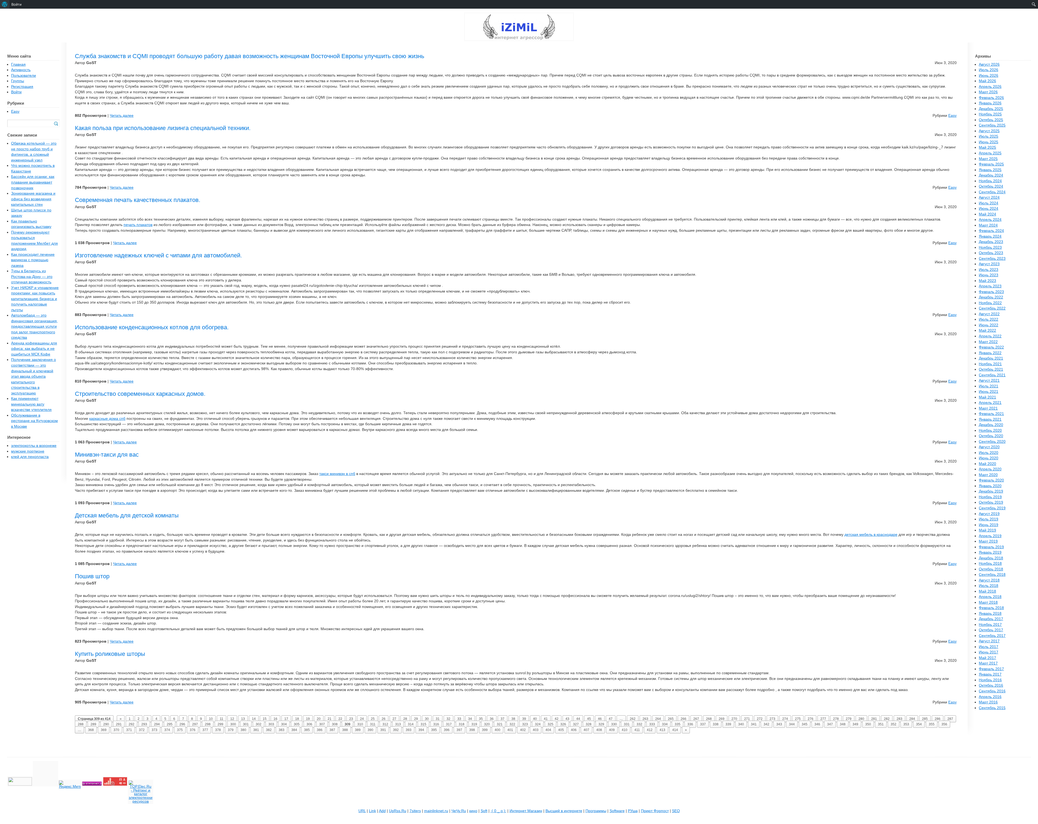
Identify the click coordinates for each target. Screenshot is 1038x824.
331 (627, 724)
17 (286, 719)
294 (157, 724)
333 (652, 724)
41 (546, 719)
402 (523, 730)
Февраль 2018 (991, 608)
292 (131, 724)
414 (675, 730)
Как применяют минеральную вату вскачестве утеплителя (31, 404)
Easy (952, 116)
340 (741, 724)
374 (167, 730)
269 (721, 719)
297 (195, 724)
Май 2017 (987, 658)
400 (497, 730)
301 (246, 724)
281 (874, 719)
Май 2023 (987, 281)
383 (281, 730)
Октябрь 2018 (991, 569)
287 (950, 719)
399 (485, 730)
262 (633, 719)
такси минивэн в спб (337, 474)
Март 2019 (988, 541)
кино (473, 811)
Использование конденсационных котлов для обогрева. (152, 327)
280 (861, 719)
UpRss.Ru (397, 811)
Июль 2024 (988, 203)
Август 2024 (989, 197)
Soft (484, 811)
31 (438, 719)
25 (373, 719)
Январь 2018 (990, 614)
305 (297, 724)
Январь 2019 (990, 552)
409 (612, 730)
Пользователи (23, 76)
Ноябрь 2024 (990, 181)
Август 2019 (989, 514)
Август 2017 (989, 641)
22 (340, 719)
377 (205, 730)
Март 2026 (988, 92)
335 (677, 724)
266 (683, 719)
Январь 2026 (990, 103)
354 (919, 724)
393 (408, 730)
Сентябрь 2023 (992, 259)
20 (319, 719)
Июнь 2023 (988, 275)
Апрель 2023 (990, 286)
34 (470, 719)
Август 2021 (989, 380)
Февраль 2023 (991, 292)
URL (362, 811)
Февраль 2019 (991, 547)
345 (804, 724)
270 (734, 719)
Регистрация (22, 87)
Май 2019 (987, 530)
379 (231, 730)
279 (848, 719)
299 (220, 724)
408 (599, 730)
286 (937, 719)
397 (459, 730)
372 (142, 730)
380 (243, 730)
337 (703, 724)
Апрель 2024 (990, 220)
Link (372, 811)
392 (396, 730)
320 (487, 724)
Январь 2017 (990, 674)
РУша (633, 811)
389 (358, 730)
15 (265, 719)
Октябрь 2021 (991, 369)
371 (129, 730)
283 (899, 719)
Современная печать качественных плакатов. (137, 200)
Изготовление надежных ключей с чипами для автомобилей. (158, 255)
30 (427, 719)
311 (372, 724)
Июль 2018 (988, 586)
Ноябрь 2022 (990, 303)
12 (232, 719)
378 (218, 730)
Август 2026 (989, 64)
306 (309, 724)
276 (810, 719)
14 (254, 719)
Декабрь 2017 (991, 619)
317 (449, 724)
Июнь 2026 (988, 76)
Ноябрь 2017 (990, 625)
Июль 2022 (988, 319)
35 (481, 719)
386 (319, 730)
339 (728, 724)
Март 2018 (988, 602)
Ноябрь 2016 (990, 680)
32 (448, 719)
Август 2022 (989, 314)
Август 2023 (989, 264)
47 (611, 719)
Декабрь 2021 (991, 358)
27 (394, 719)
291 (119, 724)
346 (817, 724)
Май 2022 (987, 330)
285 (925, 719)
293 (144, 724)
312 (385, 724)
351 (881, 724)
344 (792, 724)
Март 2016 (988, 702)
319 (474, 724)
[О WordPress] (4, 4)
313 (398, 724)
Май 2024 (987, 214)
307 (322, 724)
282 (887, 719)
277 (823, 719)
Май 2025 (987, 147)
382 (269, 730)
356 (944, 724)
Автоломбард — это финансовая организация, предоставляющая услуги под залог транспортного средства (34, 326)
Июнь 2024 (988, 209)
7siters (415, 811)
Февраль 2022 (991, 347)
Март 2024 (988, 225)
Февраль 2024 (991, 231)
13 (243, 719)
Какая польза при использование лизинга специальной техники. (163, 128)
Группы (17, 81)
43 (567, 719)
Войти (16, 92)
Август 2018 (989, 580)
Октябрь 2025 (991, 120)
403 (535, 730)
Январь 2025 (990, 170)
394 (421, 730)
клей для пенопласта (30, 457)
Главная (18, 64)
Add (382, 811)
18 (297, 719)
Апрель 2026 (990, 87)
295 (169, 724)
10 (211, 719)
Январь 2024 (990, 236)
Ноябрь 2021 (990, 364)
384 (294, 730)
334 (665, 724)
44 (578, 719)
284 (912, 719)
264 (658, 719)
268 (709, 719)
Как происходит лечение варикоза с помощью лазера (33, 260)
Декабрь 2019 (991, 491)
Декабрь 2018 (991, 558)
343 (779, 724)
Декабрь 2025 (991, 109)
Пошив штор (92, 576)
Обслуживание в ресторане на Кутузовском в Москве (34, 420)
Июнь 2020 (988, 458)
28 (405, 719)
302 (258, 724)
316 (436, 724)
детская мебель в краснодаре (870, 535)
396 (447, 730)
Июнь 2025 (988, 142)
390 (370, 730)
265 (671, 719)
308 (335, 724)
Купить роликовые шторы (110, 653)
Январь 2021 (990, 419)
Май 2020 (987, 464)
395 (434, 730)
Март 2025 (988, 159)
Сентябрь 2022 (992, 308)
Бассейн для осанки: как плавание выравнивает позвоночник (32, 182)
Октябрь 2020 (991, 436)
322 (512, 724)
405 (561, 730)
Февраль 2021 (991, 414)
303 (271, 724)
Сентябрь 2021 (992, 375)
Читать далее (122, 116)
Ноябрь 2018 (990, 563)
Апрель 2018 (990, 597)
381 (256, 730)
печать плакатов (138, 225)
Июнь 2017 (988, 652)
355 (931, 724)
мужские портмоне (27, 451)
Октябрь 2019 (991, 502)
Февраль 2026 (991, 98)
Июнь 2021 (988, 392)
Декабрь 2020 (991, 425)
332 (639, 724)
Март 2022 (988, 342)
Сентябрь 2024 (992, 192)
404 (548, 730)
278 (836, 719)
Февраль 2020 (991, 480)
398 (472, 730)
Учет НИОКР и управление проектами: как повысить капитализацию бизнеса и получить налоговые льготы (35, 299)
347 (830, 724)
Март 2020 (988, 475)
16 (275, 719)
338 (715, 724)
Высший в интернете (563, 811)
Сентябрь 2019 (992, 508)
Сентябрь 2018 (992, 575)
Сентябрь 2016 (992, 691)
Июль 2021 (988, 386)
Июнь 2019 (988, 525)
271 (747, 719)
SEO (676, 811)
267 (696, 719)
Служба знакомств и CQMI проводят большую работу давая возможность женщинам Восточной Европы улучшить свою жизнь (249, 56)
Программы (595, 811)
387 (332, 730)
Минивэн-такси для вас (107, 454)
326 (563, 724)
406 (574, 730)
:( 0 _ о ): (498, 811)
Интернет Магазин (526, 811)
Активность (21, 70)
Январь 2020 (990, 486)
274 (785, 719)
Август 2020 (989, 447)
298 (208, 724)
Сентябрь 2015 (992, 708)
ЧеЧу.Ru (458, 811)
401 (510, 730)
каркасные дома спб (107, 419)
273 (772, 719)
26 (383, 719)
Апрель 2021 (990, 403)
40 (535, 719)
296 (182, 724)
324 (538, 724)
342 (766, 724)
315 (423, 724)
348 (843, 724)
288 (81, 724)
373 (154, 730)
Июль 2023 (988, 270)
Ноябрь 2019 (990, 497)
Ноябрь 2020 (990, 430)
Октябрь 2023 (991, 253)
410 (624, 730)
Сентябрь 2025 (992, 125)
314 (411, 724)
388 (345, 730)
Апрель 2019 (990, 536)
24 (362, 719)
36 (492, 719)
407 (586, 730)
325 (550, 724)
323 (525, 724)
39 (524, 719)
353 (906, 724)
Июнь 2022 (988, 325)
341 (754, 724)
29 (416, 719)
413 (662, 730)
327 (576, 724)
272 (760, 719)
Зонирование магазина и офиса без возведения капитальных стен (33, 199)
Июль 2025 (988, 136)
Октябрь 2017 (991, 630)
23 (351, 719)
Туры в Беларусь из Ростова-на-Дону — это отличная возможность (31, 276)
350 (868, 724)
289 (93, 724)
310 (360, 724)
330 (614, 724)
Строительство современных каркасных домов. (140, 393)
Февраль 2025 (991, 164)
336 (690, 724)
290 (106, 724)
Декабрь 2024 (991, 175)
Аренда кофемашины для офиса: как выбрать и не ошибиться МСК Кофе (34, 348)
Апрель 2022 (990, 336)
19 (308, 719)
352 (893, 724)
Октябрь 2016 (991, 685)
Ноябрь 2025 (990, 114)
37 (502, 719)
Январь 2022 (990, 353)
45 (589, 719)
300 (233, 724)
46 (600, 719)
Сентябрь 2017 (992, 636)
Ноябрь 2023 (990, 247)
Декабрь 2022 (991, 297)
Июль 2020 (988, 453)
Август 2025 (989, 131)
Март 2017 (988, 663)
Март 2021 (988, 408)
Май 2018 (987, 591)
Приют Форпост (655, 811)
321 (500, 724)
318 (461, 724)
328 (588, 724)
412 (650, 730)
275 (798, 719)
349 (855, 724)
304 (284, 724)
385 (307, 730)
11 (221, 719)
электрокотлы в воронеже (33, 446)
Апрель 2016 (990, 697)
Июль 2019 (988, 519)
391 (383, 730)
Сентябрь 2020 (992, 442)
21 (329, 719)
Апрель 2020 (990, 469)
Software (617, 811)
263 (645, 719)
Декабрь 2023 (991, 242)
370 (116, 730)
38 (513, 719)
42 (556, 719)
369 (104, 730)
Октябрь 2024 (991, 186)
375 (180, 730)
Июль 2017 (988, 647)
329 (601, 724)
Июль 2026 (988, 70)
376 (192, 730)
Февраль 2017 (991, 669)
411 (637, 730)
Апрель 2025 (990, 153)
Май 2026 (987, 81)
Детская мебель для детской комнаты (127, 515)
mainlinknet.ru (436, 811)
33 (459, 719)
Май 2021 (987, 397)
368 (91, 730)
